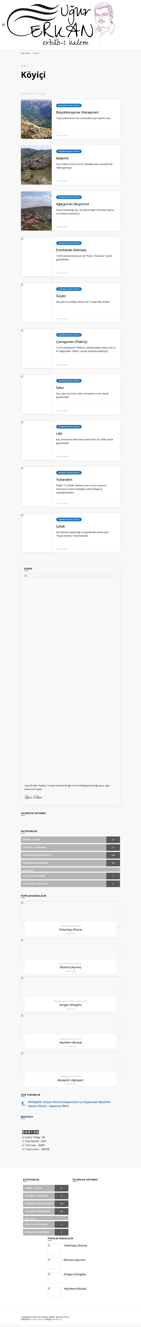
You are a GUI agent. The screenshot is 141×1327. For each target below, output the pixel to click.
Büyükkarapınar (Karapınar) (77, 112)
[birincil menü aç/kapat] (3, 25)
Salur (60, 387)
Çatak (60, 526)
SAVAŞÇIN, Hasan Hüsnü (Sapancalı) (53, 1102)
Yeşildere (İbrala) (70, 1042)
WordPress (57, 1319)
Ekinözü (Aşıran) (70, 967)
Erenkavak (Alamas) (71, 250)
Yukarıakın (64, 479)
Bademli (62, 158)
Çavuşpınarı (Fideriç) (71, 341)
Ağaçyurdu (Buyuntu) (72, 204)
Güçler (61, 295)
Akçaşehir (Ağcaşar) (70, 1080)
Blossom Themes (37, 1319)
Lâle (59, 433)
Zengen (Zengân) (70, 1005)
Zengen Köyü (82, 1001)
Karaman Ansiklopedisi (69, 105)
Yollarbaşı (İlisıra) (70, 929)
